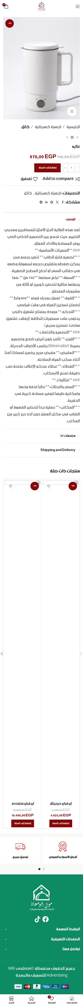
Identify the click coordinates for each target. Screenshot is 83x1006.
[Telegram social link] (41, 202)
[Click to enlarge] (72, 111)
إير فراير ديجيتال (61, 804)
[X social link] (57, 202)
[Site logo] (41, 6)
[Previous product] (77, 137)
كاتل (25, 127)
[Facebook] (45, 919)
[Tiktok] (37, 919)
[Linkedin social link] (46, 202)
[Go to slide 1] (44, 869)
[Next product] (67, 137)
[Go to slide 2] (39, 869)
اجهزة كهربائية (48, 127)
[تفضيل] (48, 486)
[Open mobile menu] (77, 6)
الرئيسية (73, 127)
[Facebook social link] (62, 202)
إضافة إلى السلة (47, 168)
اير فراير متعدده (22, 804)
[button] (60, 823)
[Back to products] (72, 137)
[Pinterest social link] (51, 202)
